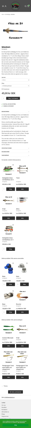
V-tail (3, 209)
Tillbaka (5, 386)
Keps (3, 276)
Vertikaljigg (7, 14)
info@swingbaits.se (9, 397)
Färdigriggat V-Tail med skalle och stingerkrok (22, 367)
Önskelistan (6, 89)
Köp (10, 189)
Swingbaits (4, 49)
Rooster (18, 304)
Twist (18, 178)
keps (17, 276)
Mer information (21, 422)
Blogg (3, 414)
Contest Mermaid (7, 338)
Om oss (4, 405)
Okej (15, 425)
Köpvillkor (4, 407)
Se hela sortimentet (15, 392)
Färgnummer (5, 416)
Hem (3, 14)
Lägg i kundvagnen (13, 98)
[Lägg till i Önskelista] (13, 165)
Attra (17, 209)
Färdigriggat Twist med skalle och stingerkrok (8, 367)
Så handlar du (5, 412)
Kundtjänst (4, 409)
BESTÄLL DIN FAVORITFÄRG (9, 104)
